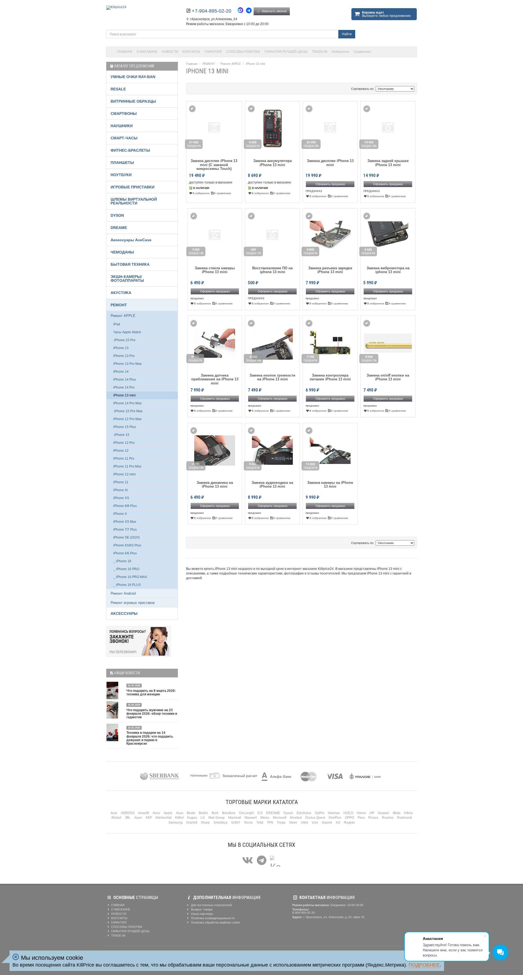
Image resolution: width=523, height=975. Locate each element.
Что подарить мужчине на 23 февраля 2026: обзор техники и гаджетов (151, 713)
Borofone (229, 813)
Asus (179, 813)
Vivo (315, 822)
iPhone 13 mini (255, 63)
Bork (215, 813)
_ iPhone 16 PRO (126, 569)
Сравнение (362, 52)
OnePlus (335, 818)
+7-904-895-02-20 (211, 11)
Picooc (373, 818)
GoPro (319, 813)
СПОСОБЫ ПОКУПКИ (243, 52)
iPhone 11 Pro (123, 458)
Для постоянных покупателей (211, 905)
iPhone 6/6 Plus (125, 553)
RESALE (118, 89)
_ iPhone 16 (122, 561)
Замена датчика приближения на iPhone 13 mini (214, 379)
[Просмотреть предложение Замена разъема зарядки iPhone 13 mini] (330, 235)
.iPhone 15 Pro (124, 340)
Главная (191, 63)
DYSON (117, 215)
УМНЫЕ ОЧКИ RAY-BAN (133, 77)
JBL (127, 818)
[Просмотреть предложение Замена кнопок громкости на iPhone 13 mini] (272, 342)
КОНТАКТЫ (191, 52)
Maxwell (251, 818)
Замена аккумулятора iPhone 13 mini (272, 163)
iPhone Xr (120, 490)
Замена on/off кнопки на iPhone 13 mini (388, 377)
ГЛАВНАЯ (124, 52)
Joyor (138, 818)
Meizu (264, 818)
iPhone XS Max (124, 522)
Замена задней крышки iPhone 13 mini (388, 163)
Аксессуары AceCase (131, 240)
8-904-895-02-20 (303, 912)
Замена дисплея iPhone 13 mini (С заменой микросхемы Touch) (214, 165)
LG (202, 818)
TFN (270, 822)
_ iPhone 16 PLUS (127, 585)
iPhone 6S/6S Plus (127, 545)
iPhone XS (121, 498)
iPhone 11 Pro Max (127, 466)
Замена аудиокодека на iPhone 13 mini (272, 484)
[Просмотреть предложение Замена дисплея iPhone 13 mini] (330, 127)
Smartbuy (220, 822)
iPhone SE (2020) (126, 537)
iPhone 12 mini (124, 474)
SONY (235, 822)
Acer (114, 813)
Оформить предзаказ (330, 184)
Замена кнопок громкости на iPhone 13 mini (272, 377)
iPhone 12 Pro (124, 443)
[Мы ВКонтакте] (247, 860)
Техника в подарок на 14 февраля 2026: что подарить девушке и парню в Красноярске (149, 738)
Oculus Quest (315, 818)
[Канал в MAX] (275, 860)
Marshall (234, 818)
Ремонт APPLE (230, 63)
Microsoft (279, 818)
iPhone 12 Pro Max (127, 419)
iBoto (396, 813)
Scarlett (191, 822)
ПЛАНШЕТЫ (122, 162)
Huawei (383, 813)
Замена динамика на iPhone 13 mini (215, 484)
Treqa (281, 822)
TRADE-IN (319, 52)
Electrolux (304, 813)
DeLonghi (246, 813)
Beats (191, 813)
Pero (361, 818)
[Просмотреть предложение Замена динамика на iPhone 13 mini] (214, 449)
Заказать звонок (274, 11)
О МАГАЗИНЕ (146, 52)
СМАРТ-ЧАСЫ (124, 138)
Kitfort (179, 818)
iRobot (116, 818)
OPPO (349, 818)
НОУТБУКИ (121, 175)
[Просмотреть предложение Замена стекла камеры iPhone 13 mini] (214, 235)
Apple (168, 813)
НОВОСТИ (170, 52)
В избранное (201, 193)
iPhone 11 (120, 482)
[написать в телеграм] (249, 10)
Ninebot (296, 818)
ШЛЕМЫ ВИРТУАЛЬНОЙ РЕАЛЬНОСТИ (134, 201)
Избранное (340, 52)
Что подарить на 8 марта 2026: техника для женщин (151, 692)
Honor (361, 813)
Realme (388, 818)
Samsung (175, 822)
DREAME (119, 227)
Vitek (304, 822)
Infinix (408, 813)
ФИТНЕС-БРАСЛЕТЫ (130, 150)
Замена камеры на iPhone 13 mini (330, 484)
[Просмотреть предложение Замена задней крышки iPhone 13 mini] (387, 127)
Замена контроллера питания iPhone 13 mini (330, 377)
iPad (116, 324)
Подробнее (424, 965)
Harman (334, 813)
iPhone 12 (121, 451)
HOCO (348, 813)
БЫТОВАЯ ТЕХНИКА (130, 264)
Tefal (259, 822)
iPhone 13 (121, 348)
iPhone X (120, 514)
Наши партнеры (201, 913)
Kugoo (192, 818)
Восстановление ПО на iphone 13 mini (272, 270)
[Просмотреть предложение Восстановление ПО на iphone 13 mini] (272, 235)
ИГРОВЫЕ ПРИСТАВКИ (132, 187)
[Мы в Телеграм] (261, 860)
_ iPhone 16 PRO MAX (130, 577)
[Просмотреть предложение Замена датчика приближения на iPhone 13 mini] (214, 342)
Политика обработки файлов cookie (215, 922)
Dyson (288, 813)
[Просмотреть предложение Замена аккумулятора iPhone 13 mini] (272, 127)
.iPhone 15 (121, 435)
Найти (347, 34)
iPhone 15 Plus (124, 427)
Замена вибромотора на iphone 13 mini (388, 270)
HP (372, 813)
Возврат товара (201, 909)
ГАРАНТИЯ (213, 52)
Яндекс (349, 822)
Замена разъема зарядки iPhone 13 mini (330, 270)
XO (338, 822)
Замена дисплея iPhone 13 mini (330, 163)
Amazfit (143, 813)
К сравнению (222, 193)
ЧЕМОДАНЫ (122, 252)
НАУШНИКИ (122, 126)
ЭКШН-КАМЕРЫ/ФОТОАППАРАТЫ (127, 278)
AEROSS (128, 813)
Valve (293, 822)
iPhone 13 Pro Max (127, 364)
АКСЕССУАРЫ (124, 613)
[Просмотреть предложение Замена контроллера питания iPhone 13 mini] (330, 342)
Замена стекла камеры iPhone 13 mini (215, 270)
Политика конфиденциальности (212, 918)
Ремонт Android (123, 593)
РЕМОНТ (208, 63)
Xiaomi (327, 822)
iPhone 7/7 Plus (125, 529)
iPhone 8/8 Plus (125, 506)
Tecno (248, 822)
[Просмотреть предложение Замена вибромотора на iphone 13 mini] (387, 235)
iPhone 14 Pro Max (127, 403)
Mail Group (216, 818)
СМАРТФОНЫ (124, 113)
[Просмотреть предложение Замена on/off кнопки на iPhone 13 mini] (388, 342)
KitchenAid (164, 818)
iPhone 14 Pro (124, 387)
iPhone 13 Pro (124, 356)
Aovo (156, 813)
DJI (259, 813)
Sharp (205, 822)
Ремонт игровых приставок (133, 603)
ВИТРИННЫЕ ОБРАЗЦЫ (133, 101)
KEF (149, 818)
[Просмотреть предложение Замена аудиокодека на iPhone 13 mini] (272, 449)
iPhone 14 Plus (124, 379)
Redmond (404, 818)
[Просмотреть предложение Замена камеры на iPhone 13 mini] (330, 449)
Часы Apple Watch (127, 332)
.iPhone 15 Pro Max (127, 411)
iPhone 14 (121, 372)
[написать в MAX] (242, 11)
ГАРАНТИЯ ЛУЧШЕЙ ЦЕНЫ (286, 52)
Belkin (203, 813)
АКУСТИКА (121, 293)
